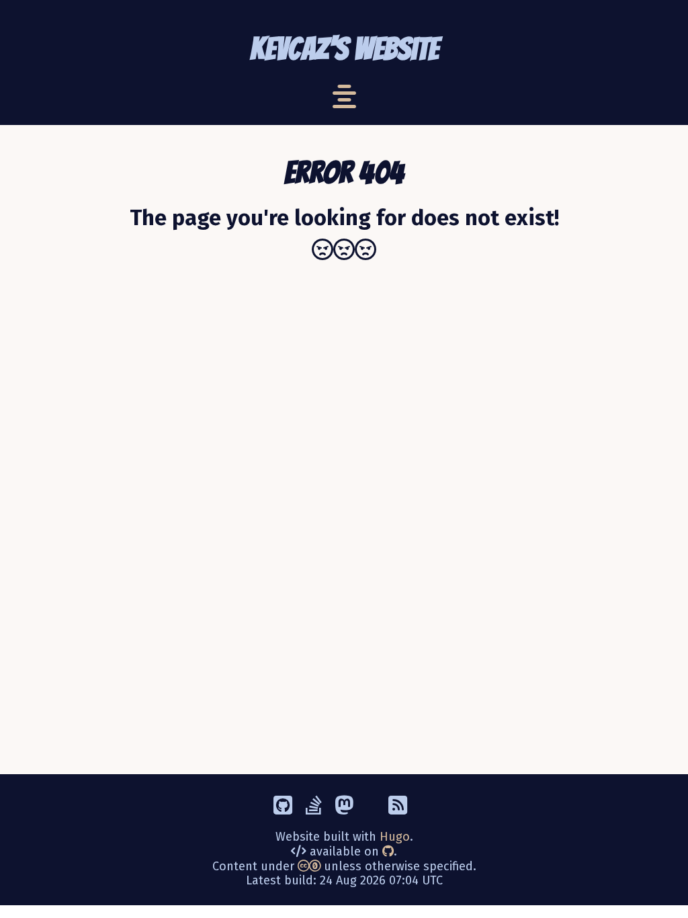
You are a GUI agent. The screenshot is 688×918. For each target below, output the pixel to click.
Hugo (395, 836)
